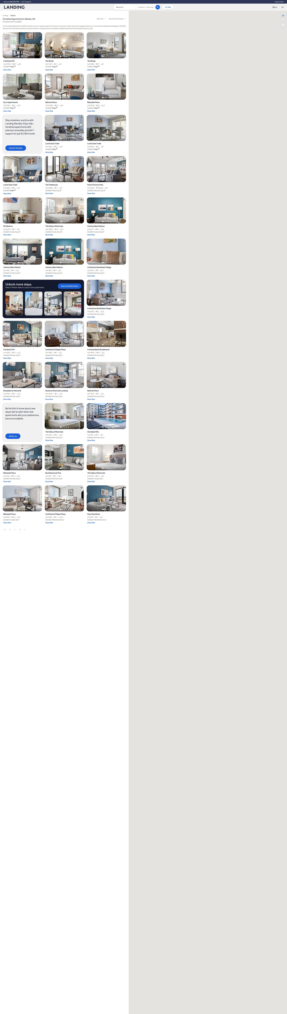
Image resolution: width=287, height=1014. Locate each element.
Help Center (279, 2)
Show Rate (7, 70)
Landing (5, 15)
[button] (146, 7)
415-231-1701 (14, 2)
